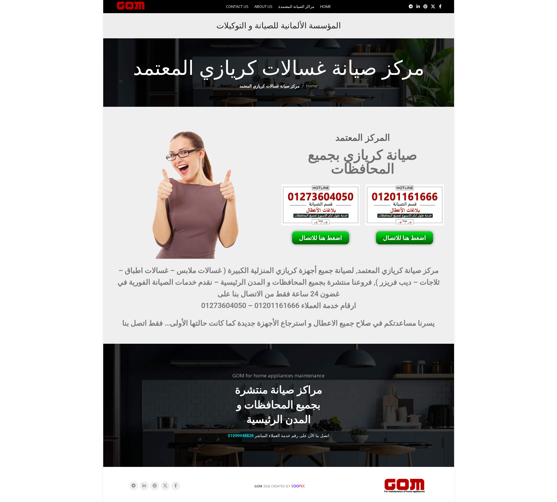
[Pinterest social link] (425, 7)
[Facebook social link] (440, 7)
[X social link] (433, 7)
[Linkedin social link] (418, 7)
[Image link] (405, 485)
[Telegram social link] (411, 7)
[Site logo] (130, 6)
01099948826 (241, 435)
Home (312, 86)
